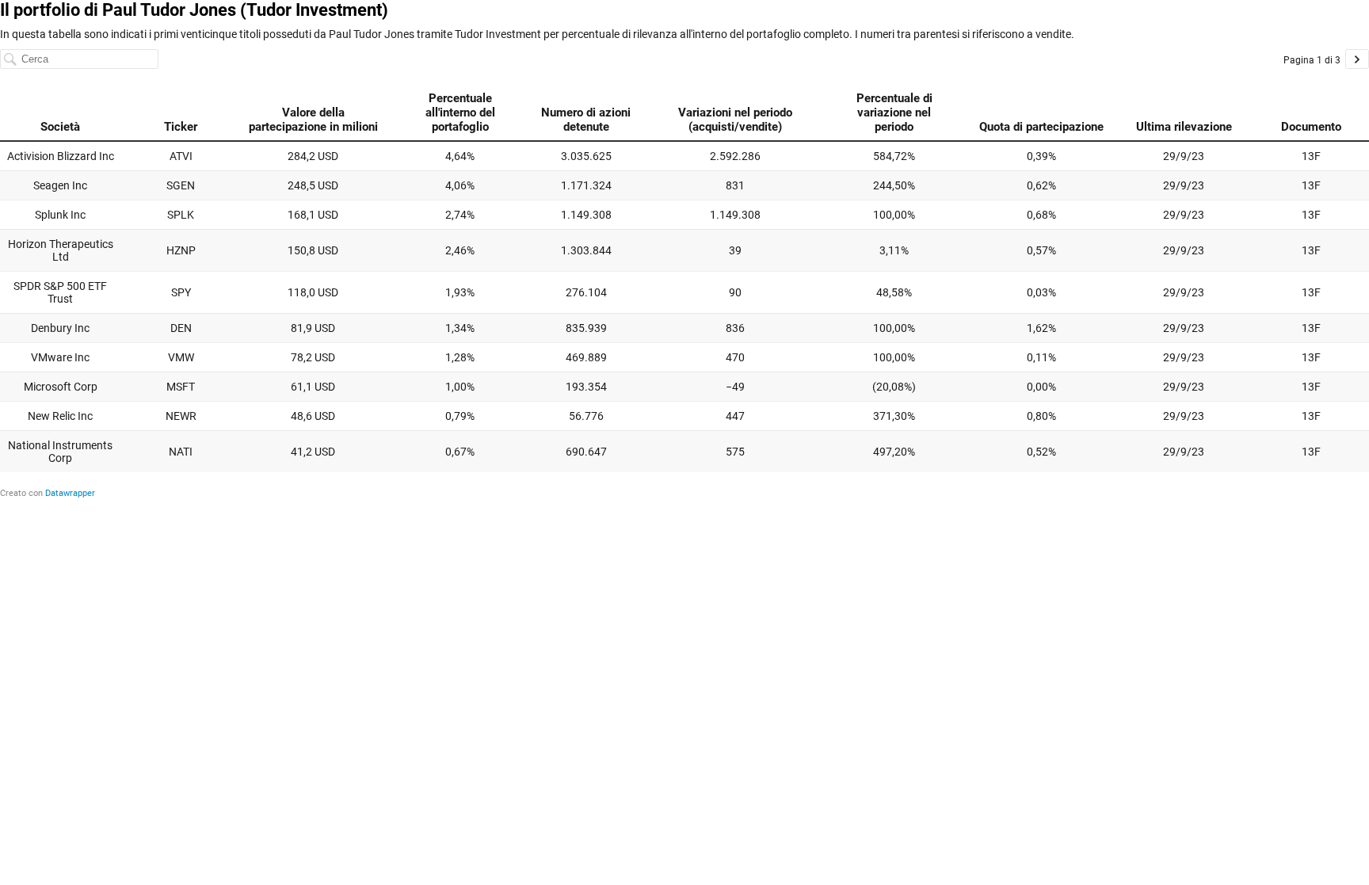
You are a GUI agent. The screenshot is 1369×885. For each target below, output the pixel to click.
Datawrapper (70, 493)
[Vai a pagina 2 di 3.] (1357, 59)
